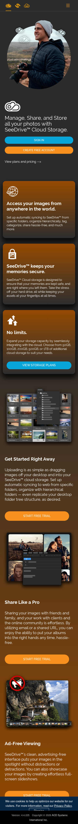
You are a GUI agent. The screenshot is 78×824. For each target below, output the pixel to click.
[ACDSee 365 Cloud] (27, 5)
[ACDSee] (18, 5)
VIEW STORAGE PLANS (39, 365)
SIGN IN (39, 140)
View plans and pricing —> (23, 161)
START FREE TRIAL (37, 516)
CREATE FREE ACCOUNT (39, 150)
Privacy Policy (63, 806)
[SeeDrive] (8, 5)
